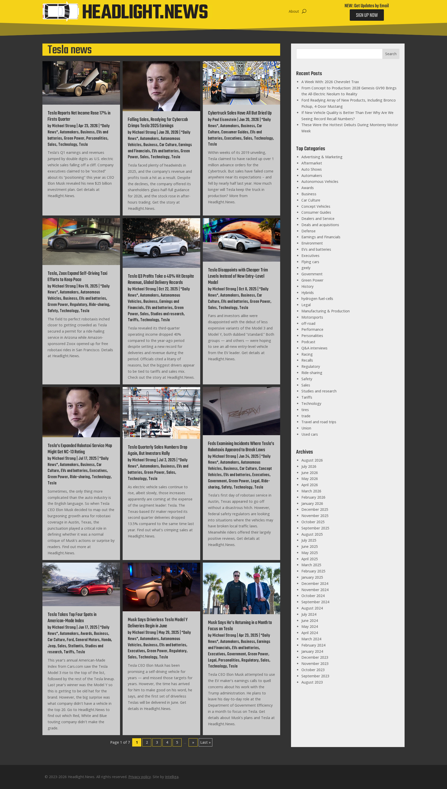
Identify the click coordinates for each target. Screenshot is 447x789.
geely (305, 267)
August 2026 (312, 460)
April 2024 (309, 632)
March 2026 (311, 491)
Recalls (307, 360)
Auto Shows (311, 169)
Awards (86, 633)
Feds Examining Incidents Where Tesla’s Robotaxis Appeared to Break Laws (241, 447)
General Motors (88, 640)
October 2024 (313, 595)
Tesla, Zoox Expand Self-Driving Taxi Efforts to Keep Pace (77, 277)
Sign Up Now (367, 15)
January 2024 (312, 651)
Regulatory (78, 305)
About (294, 11)
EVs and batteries (165, 151)
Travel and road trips (318, 421)
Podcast (308, 341)
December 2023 (314, 657)
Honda (106, 640)
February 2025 (313, 571)
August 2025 (312, 534)
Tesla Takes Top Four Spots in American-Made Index (72, 618)
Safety (53, 311)
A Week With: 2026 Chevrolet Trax (330, 81)
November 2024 (315, 589)
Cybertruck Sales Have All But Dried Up (240, 113)
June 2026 (309, 472)
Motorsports (312, 317)
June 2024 (309, 620)
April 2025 (309, 558)
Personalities (96, 138)
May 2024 (309, 626)
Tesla (83, 144)
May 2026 (309, 478)
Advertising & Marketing (321, 156)
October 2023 (313, 669)
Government (217, 481)
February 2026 (313, 497)
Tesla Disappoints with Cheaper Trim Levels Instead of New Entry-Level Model (238, 276)
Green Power (74, 138)
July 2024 (308, 614)
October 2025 (313, 521)
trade (305, 415)
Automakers (69, 132)
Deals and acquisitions (320, 224)
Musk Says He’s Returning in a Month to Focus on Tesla (240, 626)
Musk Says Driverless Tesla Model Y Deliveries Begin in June (158, 623)
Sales (52, 144)
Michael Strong (64, 126)
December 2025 (314, 509)
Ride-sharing (99, 305)
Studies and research (167, 314)
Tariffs (133, 320)
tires (305, 409)
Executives (233, 138)
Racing (307, 354)
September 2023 (315, 675)
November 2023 (315, 663)
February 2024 (313, 645)
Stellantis (75, 646)
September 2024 (315, 601)
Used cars (309, 434)
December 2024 (314, 583)
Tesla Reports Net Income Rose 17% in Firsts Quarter (79, 116)
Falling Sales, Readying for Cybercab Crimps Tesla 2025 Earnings (158, 123)
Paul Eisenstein (224, 120)
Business (87, 132)
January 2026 (312, 503)
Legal (255, 481)
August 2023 (312, 682)
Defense (308, 230)
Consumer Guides (234, 132)
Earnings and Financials (320, 236)
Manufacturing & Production (325, 311)
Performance (312, 329)
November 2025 (315, 515)
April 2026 (309, 484)
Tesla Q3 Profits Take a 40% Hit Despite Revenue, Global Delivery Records (161, 279)
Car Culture (168, 145)
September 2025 (315, 528)
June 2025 (309, 546)
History (307, 286)
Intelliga (171, 776)
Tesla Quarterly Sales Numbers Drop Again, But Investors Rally (157, 450)
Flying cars (310, 261)
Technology (67, 144)
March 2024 (311, 638)
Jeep (52, 646)
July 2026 (308, 466)
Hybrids (307, 292)
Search (391, 53)
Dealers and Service (317, 218)
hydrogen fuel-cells (317, 298)
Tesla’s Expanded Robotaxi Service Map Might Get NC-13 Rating (80, 449)
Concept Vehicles (315, 206)
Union (306, 428)
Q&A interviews (314, 348)
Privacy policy (139, 776)
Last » (205, 742)
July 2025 (308, 540)
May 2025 (309, 552)
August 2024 (312, 608)
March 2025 (311, 564)
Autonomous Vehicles (319, 181)
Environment (312, 243)
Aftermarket (311, 163)
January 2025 (312, 577)
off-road (308, 323)
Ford (70, 640)
